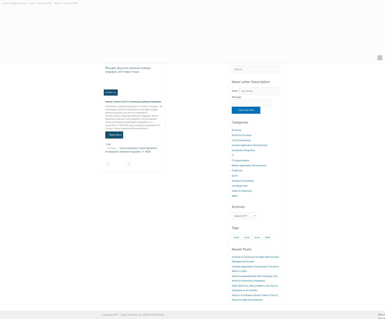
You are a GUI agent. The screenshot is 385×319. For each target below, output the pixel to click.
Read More (115, 134)
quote (257, 237)
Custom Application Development (249, 145)
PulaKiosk (237, 170)
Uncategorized (239, 185)
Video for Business (242, 190)
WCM (147, 151)
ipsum (236, 237)
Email (235, 91)
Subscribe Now (246, 110)
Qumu (235, 175)
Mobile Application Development (249, 165)
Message (236, 97)
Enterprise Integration (130, 151)
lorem (246, 237)
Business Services (241, 135)
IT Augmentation (240, 160)
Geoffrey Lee (110, 92)
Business (237, 130)
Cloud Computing (128, 148)
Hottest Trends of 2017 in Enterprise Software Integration (133, 101)
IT (143, 151)
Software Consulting (243, 180)
